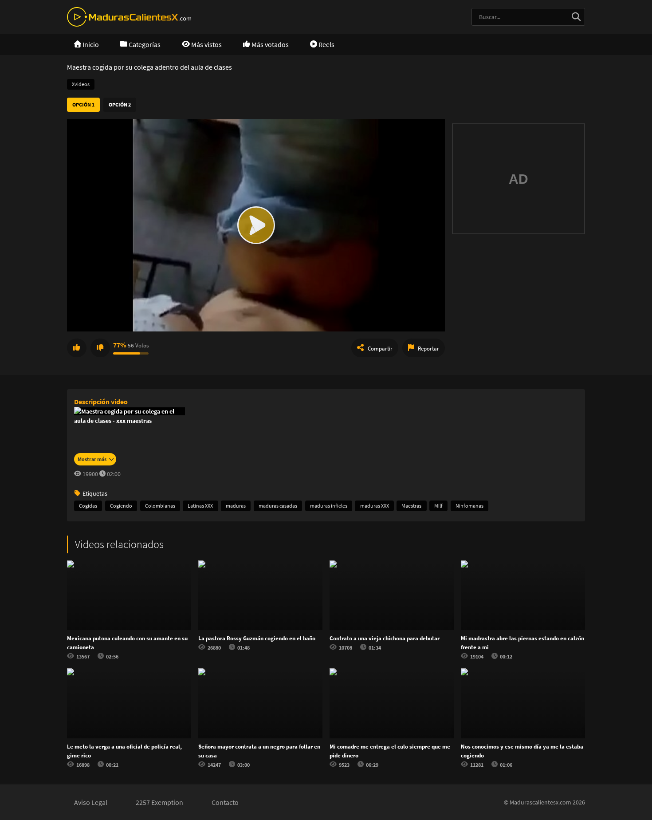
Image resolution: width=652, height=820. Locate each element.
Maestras (411, 505)
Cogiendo (121, 505)
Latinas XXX (200, 505)
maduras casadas (278, 505)
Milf (438, 505)
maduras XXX (374, 505)
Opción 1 (83, 104)
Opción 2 (120, 104)
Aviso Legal (90, 802)
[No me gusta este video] (100, 348)
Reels (325, 44)
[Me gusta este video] (76, 348)
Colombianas (160, 505)
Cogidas (88, 505)
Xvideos (81, 84)
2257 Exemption (159, 802)
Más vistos (206, 44)
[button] (256, 225)
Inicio (90, 44)
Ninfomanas (469, 505)
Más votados (269, 44)
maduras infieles (328, 505)
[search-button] (576, 17)
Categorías (144, 44)
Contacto (225, 802)
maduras (236, 505)
